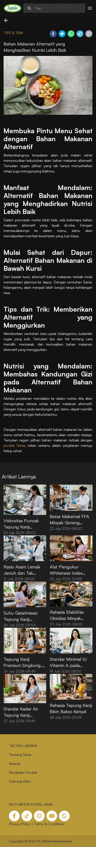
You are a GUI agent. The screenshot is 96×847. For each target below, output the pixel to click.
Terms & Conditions (49, 824)
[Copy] (88, 33)
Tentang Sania (20, 754)
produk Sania (14, 445)
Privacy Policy (20, 824)
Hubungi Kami (20, 781)
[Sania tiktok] (26, 816)
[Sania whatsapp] (64, 816)
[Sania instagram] (39, 816)
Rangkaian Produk (23, 772)
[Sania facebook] (14, 816)
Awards (14, 763)
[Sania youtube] (51, 816)
